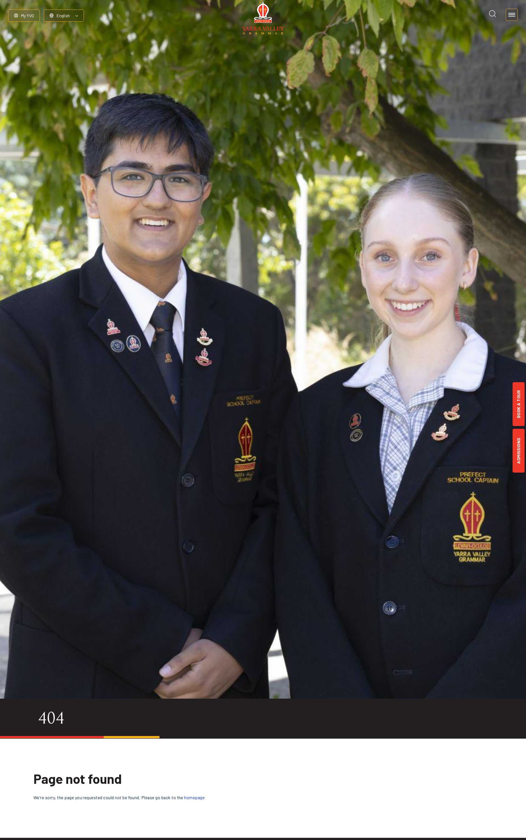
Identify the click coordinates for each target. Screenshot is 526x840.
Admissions (518, 451)
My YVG (27, 15)
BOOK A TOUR (518, 404)
